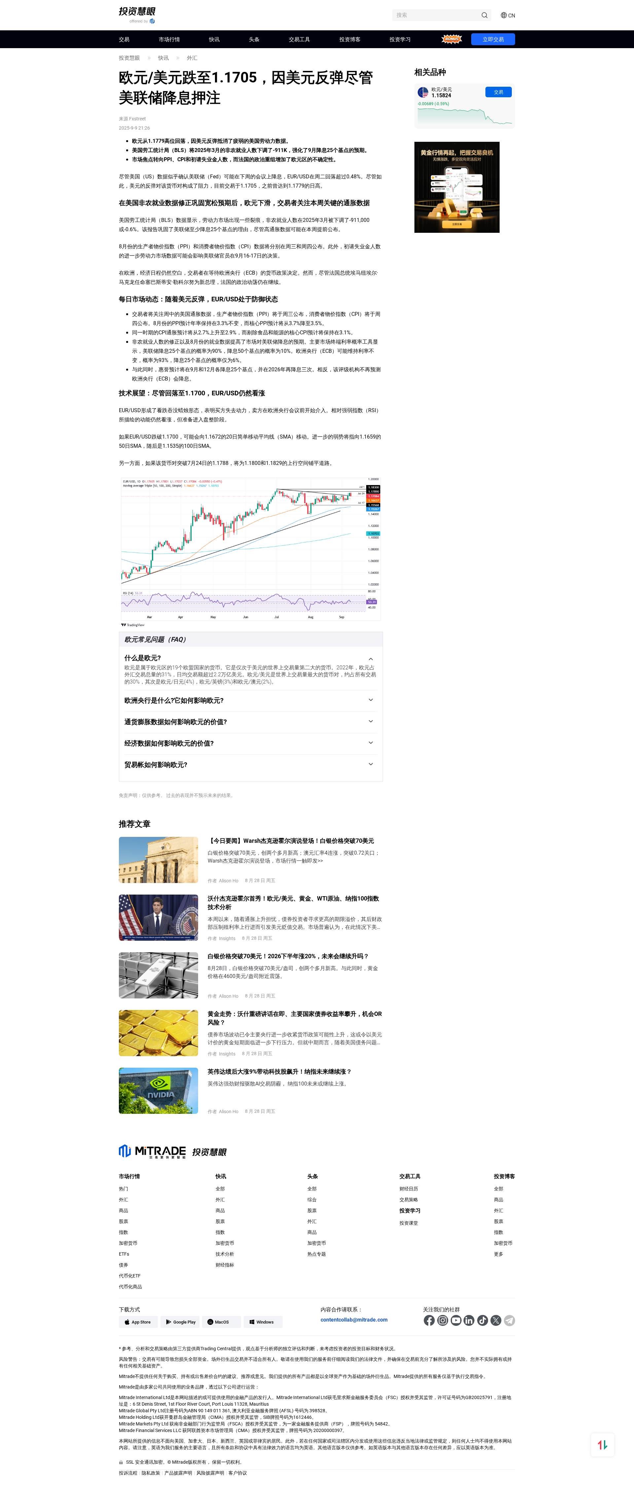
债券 (123, 1265)
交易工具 (299, 39)
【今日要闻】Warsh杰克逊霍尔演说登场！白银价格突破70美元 (291, 840)
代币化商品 (130, 1287)
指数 (123, 1232)
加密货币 (128, 1243)
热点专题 (316, 1254)
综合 (312, 1200)
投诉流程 (128, 1473)
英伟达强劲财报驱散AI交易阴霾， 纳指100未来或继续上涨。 (278, 1083)
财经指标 (225, 1265)
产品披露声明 (178, 1473)
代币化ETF (130, 1276)
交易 (498, 92)
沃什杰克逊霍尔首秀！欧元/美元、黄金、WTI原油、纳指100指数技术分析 (293, 902)
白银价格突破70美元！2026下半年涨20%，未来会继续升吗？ (288, 956)
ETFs (124, 1254)
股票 (123, 1221)
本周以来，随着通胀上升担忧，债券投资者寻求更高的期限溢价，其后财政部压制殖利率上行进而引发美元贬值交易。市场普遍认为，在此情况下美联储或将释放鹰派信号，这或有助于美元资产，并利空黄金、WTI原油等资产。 (295, 923)
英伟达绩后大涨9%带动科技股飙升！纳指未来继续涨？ (280, 1071)
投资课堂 (409, 1223)
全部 (220, 1189)
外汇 (192, 58)
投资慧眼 (129, 58)
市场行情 (169, 39)
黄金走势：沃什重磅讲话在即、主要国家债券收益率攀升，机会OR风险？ (295, 1018)
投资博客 (350, 39)
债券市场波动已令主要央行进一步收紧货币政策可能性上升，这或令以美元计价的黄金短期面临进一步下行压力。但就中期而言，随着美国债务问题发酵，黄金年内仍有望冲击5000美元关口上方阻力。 (295, 1038)
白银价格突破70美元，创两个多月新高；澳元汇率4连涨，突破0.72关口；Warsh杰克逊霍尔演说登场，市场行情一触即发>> (294, 856)
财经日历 (409, 1189)
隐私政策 (151, 1473)
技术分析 (225, 1254)
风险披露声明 (210, 1473)
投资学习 (400, 39)
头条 (254, 39)
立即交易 (493, 39)
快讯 (214, 39)
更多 (498, 1254)
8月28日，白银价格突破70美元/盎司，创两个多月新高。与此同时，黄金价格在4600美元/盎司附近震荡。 (293, 971)
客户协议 (238, 1473)
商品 (123, 1210)
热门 (123, 1189)
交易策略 (409, 1200)
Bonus (451, 39)
